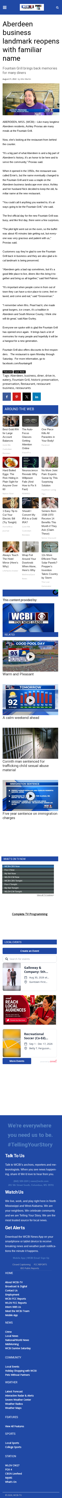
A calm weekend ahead (21, 718)
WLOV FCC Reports (16, 1302)
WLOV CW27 (12, 1465)
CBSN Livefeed (13, 1473)
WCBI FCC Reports (15, 1298)
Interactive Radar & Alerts (19, 1395)
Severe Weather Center (18, 1399)
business (30, 375)
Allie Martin (25, 79)
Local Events (12, 1366)
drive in (50, 375)
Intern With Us (13, 1306)
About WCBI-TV (14, 1282)
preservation (11, 384)
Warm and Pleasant (18, 674)
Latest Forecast (14, 1391)
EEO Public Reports (29, 1268)
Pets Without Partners (17, 1374)
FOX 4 (8, 1469)
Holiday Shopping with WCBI (21, 1370)
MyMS (8, 1477)
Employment (12, 1294)
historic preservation (44, 380)
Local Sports (12, 1442)
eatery (7, 380)
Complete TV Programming (30, 914)
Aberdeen (16, 375)
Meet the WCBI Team (17, 1311)
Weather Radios (14, 1403)
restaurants (23, 388)
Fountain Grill (21, 380)
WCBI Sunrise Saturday (18, 1348)
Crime (8, 1331)
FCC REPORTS (40, 1264)
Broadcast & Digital (16, 1286)
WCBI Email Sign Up (38, 1258)
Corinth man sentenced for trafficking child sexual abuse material (26, 765)
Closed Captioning (21, 1264)
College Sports (13, 1447)
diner (40, 375)
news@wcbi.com (39, 1181)
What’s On (11, 1481)
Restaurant (28, 384)
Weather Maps (13, 1408)
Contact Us (11, 1290)
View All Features (14, 1426)
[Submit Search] (57, 7)
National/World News (17, 1340)
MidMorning (12, 1344)
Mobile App (19, 1258)
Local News (20, 372)
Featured (8, 372)
